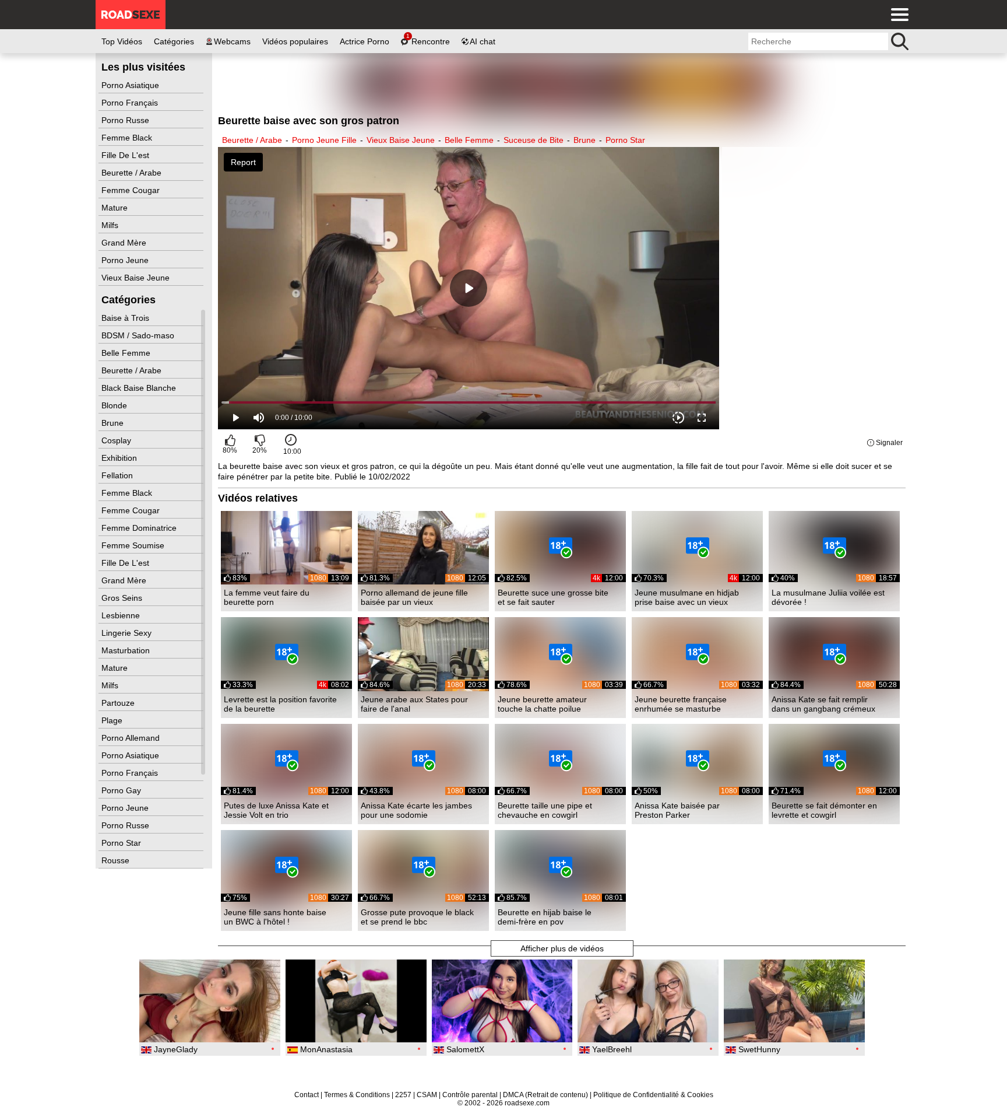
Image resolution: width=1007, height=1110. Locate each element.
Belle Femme (127, 353)
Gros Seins (123, 598)
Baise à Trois (126, 318)
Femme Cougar (131, 190)
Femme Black (127, 137)
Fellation (118, 475)
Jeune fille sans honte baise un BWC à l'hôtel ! (275, 917)
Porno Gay (122, 790)
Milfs (111, 225)
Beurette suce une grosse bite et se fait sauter (553, 597)
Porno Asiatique (131, 85)
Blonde (115, 405)
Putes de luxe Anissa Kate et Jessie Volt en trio (276, 810)
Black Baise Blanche (139, 388)
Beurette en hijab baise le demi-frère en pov (544, 917)
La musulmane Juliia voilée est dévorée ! (828, 597)
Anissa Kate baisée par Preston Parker (677, 810)
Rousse (116, 860)
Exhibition (120, 458)
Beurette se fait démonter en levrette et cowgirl (824, 810)
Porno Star (122, 843)
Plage (113, 720)
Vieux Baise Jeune (136, 277)
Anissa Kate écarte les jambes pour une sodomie (416, 810)
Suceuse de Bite (534, 140)
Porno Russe (126, 120)
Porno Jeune (126, 260)
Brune (113, 423)
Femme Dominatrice (140, 528)
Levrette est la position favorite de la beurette (280, 704)
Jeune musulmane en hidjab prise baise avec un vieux (687, 597)
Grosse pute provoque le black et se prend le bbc (417, 917)
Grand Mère (125, 242)
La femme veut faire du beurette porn (266, 597)
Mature (115, 207)
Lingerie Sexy (127, 633)
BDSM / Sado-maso (139, 335)
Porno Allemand (131, 738)
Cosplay (117, 440)
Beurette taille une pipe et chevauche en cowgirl (545, 810)
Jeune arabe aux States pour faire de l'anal (414, 704)
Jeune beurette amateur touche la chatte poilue (542, 704)
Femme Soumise (134, 545)
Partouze (119, 703)
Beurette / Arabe (132, 172)
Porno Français (130, 102)
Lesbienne (121, 615)
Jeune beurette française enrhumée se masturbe (681, 704)
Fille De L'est (126, 155)
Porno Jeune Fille (324, 140)
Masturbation (126, 650)
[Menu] (897, 14)
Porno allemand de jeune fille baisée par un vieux (414, 597)
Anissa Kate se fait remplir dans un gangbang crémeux (823, 704)
